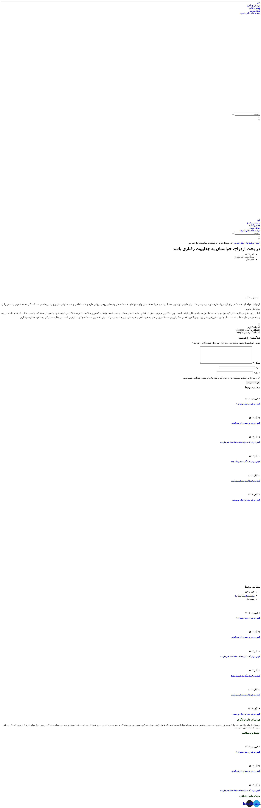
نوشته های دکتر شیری (244, 243)
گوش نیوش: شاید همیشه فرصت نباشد (245, 481)
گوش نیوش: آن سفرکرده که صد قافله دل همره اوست (240, 442)
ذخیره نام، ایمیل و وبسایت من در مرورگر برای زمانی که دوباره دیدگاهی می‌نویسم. (220, 378)
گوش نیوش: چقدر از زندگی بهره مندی (246, 500)
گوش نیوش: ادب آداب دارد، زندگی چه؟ (245, 461)
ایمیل (257, 372)
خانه (258, 243)
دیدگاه (256, 363)
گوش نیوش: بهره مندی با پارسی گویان (246, 423)
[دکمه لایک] (259, 324)
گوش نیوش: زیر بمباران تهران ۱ (248, 404)
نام (258, 367)
